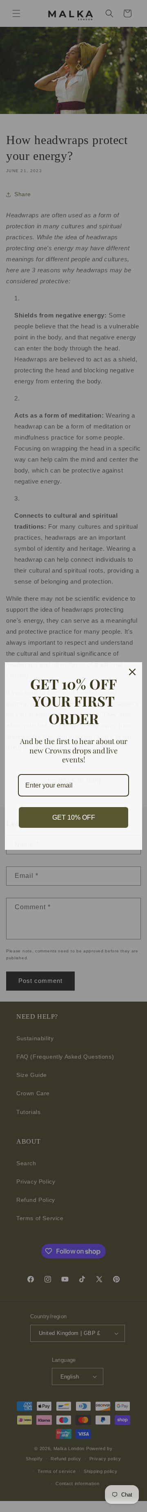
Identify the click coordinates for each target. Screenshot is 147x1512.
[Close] (132, 672)
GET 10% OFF (73, 817)
